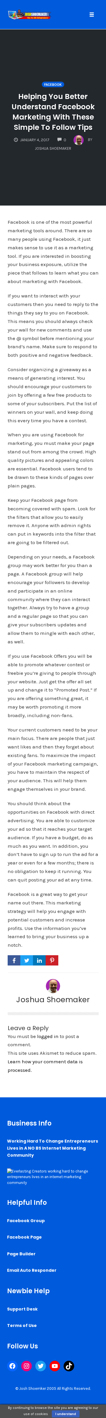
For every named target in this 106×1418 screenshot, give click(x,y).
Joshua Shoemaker (53, 999)
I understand (65, 1414)
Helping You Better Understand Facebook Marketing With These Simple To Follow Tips (53, 111)
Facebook (53, 85)
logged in (48, 1036)
